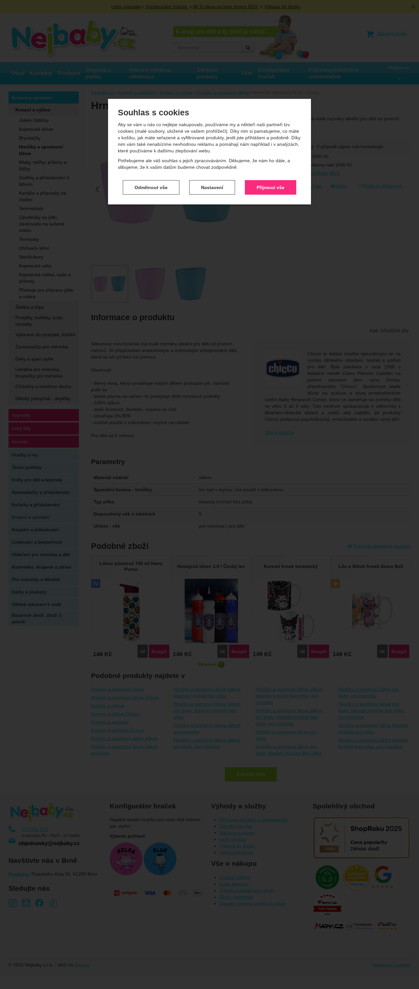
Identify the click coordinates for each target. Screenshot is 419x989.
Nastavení (212, 187)
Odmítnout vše (151, 187)
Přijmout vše (270, 187)
